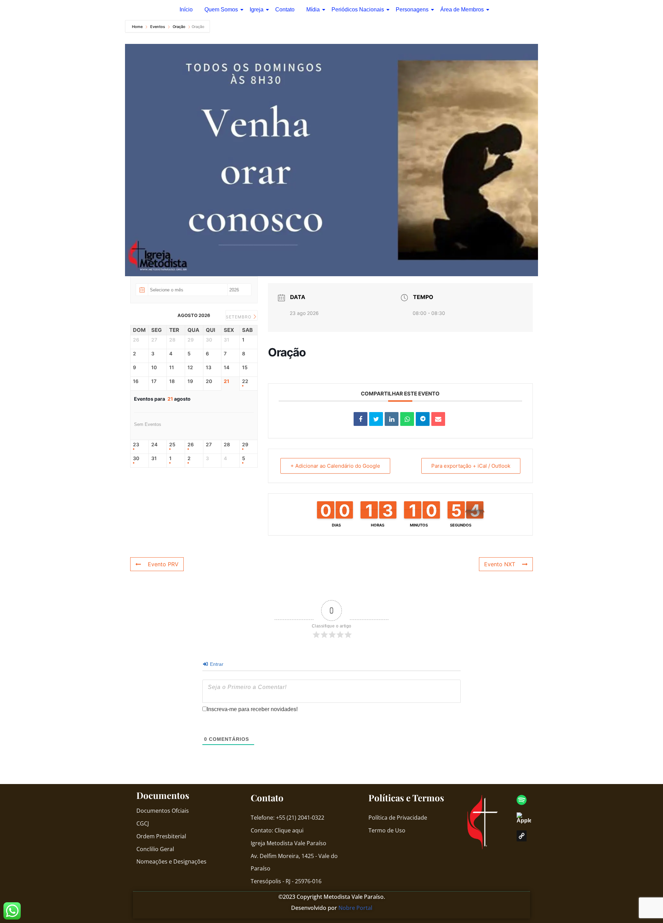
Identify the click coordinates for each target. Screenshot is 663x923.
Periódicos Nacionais (358, 9)
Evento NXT (499, 564)
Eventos (157, 26)
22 (245, 381)
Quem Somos (221, 9)
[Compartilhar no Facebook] (360, 419)
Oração (179, 26)
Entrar (216, 664)
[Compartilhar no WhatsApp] (407, 419)
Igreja (256, 9)
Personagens (412, 9)
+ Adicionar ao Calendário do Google (335, 466)
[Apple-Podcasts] (527, 817)
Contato (285, 9)
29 (245, 444)
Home (138, 26)
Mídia (313, 9)
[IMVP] (522, 835)
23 (136, 444)
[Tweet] (376, 419)
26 (191, 444)
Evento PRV (163, 564)
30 (136, 458)
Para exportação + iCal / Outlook (470, 466)
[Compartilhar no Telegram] (423, 419)
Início (186, 9)
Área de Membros (462, 9)
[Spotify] (522, 799)
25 (172, 444)
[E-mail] (438, 419)
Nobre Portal (355, 908)
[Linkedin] (391, 419)
